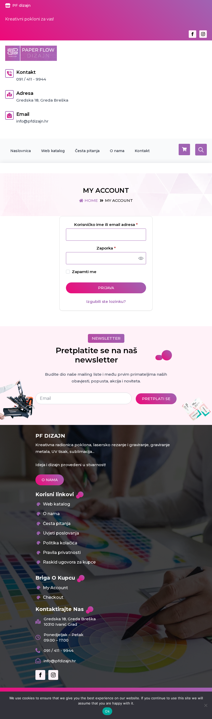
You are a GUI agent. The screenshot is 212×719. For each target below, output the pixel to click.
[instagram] (203, 34)
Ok (107, 711)
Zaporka (116, 248)
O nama (117, 150)
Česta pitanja (87, 150)
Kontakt (142, 150)
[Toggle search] (201, 149)
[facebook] (192, 34)
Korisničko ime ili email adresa (110, 224)
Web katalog (53, 150)
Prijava (106, 288)
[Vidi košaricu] (184, 149)
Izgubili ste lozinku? (106, 301)
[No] (205, 705)
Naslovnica (20, 150)
